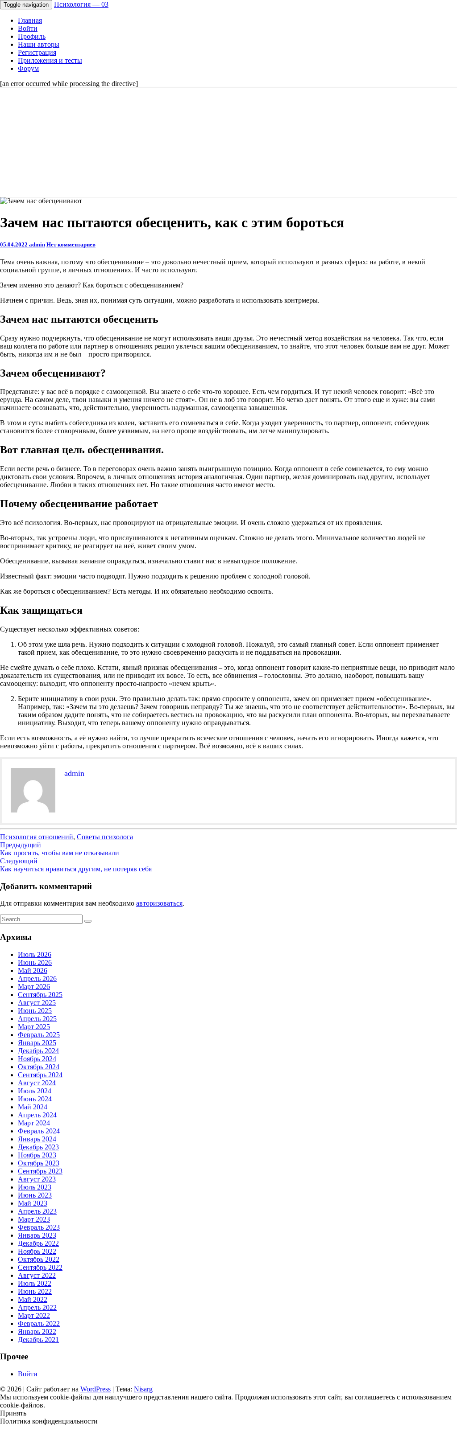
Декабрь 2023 (38, 1147)
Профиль (32, 36)
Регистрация (37, 52)
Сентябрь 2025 (40, 994)
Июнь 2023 (35, 1195)
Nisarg (143, 1389)
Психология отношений (36, 837)
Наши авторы (38, 44)
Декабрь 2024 (38, 1051)
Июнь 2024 (35, 1099)
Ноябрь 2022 (37, 1251)
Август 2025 (37, 1002)
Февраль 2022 (39, 1323)
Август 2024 (37, 1083)
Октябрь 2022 (38, 1259)
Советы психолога (105, 837)
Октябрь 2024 (38, 1067)
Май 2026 (32, 970)
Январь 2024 (37, 1139)
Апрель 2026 (37, 978)
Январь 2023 (37, 1235)
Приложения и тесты (50, 60)
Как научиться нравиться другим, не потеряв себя (76, 865)
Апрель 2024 (37, 1115)
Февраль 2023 (39, 1227)
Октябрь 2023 (38, 1163)
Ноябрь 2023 (37, 1155)
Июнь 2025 (35, 1010)
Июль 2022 (34, 1283)
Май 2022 (32, 1299)
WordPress (95, 1389)
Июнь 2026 (35, 962)
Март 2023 (34, 1219)
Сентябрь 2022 (40, 1267)
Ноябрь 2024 (37, 1059)
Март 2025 (34, 1026)
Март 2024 (34, 1123)
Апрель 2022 (37, 1307)
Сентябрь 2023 (40, 1171)
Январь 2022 (37, 1331)
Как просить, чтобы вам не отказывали (59, 849)
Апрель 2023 (37, 1211)
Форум (28, 68)
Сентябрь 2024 (40, 1075)
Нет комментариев (71, 244)
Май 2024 (32, 1107)
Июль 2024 (34, 1091)
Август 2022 (37, 1275)
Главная (30, 20)
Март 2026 (34, 986)
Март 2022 (34, 1315)
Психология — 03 (81, 4)
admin (37, 244)
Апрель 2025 (37, 1018)
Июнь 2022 (35, 1291)
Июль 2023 (34, 1187)
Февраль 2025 (39, 1034)
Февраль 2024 (39, 1131)
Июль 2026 (34, 954)
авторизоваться (159, 903)
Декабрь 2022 (38, 1243)
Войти (27, 28)
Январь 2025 (37, 1042)
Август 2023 (37, 1179)
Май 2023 (32, 1203)
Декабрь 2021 (38, 1339)
